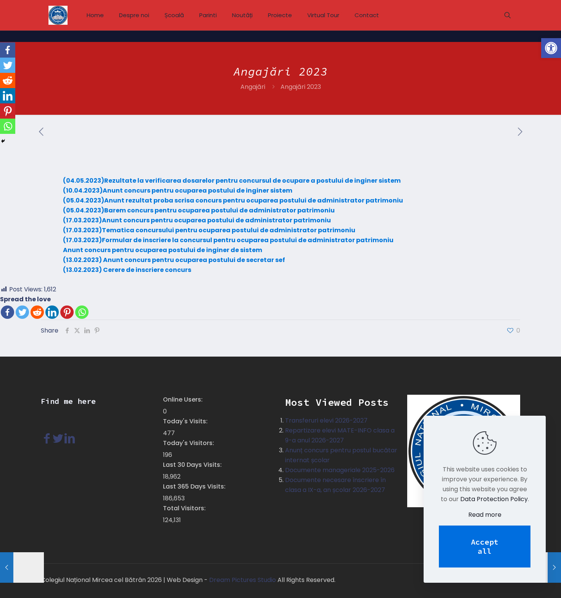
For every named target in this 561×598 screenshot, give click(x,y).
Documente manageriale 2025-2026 (340, 470)
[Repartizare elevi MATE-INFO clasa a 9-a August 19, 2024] (22, 567)
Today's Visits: (186, 421)
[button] (551, 48)
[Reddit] (37, 312)
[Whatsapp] (82, 312)
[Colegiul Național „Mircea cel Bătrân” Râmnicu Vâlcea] (58, 15)
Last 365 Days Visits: (195, 486)
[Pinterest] (67, 312)
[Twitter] (22, 312)
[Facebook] (7, 312)
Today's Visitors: (189, 443)
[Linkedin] (52, 312)
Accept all (484, 546)
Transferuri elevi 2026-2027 (326, 420)
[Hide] (3, 141)
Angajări (252, 86)
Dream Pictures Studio (242, 579)
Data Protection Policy (494, 499)
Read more (484, 514)
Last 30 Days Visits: (193, 464)
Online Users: (183, 399)
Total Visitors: (185, 508)
